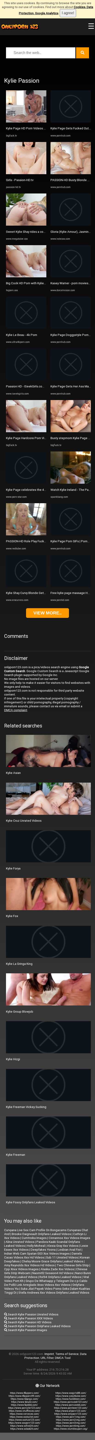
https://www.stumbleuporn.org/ (71, 1428)
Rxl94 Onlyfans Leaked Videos (60, 1277)
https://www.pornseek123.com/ (71, 1401)
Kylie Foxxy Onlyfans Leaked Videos (30, 1202)
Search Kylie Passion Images (27, 1330)
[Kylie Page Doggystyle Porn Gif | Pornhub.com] (70, 328)
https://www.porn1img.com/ (71, 1416)
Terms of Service (67, 1354)
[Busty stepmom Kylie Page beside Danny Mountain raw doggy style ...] (70, 431)
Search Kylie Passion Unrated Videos (32, 1314)
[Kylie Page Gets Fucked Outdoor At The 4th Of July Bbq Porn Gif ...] (70, 121)
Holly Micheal (36, 1246)
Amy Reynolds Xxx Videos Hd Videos (29, 1265)
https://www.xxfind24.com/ (24, 1425)
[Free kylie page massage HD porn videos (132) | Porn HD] (70, 586)
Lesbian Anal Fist (69, 1250)
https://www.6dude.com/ (24, 1401)
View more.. (47, 613)
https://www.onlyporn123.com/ (70, 1413)
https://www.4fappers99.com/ (24, 1396)
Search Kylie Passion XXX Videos (30, 1318)
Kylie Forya (13, 868)
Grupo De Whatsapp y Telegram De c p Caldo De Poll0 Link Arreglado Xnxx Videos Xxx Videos (45, 1283)
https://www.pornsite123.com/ (24, 1407)
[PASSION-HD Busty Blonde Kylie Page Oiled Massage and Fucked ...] (70, 173)
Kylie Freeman (15, 1155)
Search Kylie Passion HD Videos (29, 1322)
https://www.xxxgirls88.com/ (70, 1393)
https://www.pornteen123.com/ (70, 1407)
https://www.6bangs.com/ (24, 1398)
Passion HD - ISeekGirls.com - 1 (27, 386)
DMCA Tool (63, 1358)
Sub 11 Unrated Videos (62, 1257)
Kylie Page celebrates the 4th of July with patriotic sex (43, 490)
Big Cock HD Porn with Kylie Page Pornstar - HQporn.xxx (44, 283)
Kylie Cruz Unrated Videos (24, 821)
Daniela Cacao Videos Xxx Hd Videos (43, 1255)
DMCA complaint (15, 710)
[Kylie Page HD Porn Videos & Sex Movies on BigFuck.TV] (26, 121)
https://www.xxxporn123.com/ (24, 1422)
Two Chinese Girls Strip (73, 1265)
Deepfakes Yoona (43, 1250)
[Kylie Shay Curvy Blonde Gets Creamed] (26, 586)
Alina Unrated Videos (20, 1242)
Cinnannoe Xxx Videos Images (69, 1238)
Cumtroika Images (34, 1238)
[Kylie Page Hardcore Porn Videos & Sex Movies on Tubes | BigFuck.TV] (26, 431)
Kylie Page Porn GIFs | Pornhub (71, 541)
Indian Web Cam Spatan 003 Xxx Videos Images (37, 1253)
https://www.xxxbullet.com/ (24, 1416)
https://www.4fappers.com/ (24, 1393)
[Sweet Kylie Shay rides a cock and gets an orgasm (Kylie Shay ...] (26, 225)
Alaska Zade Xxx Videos (57, 1269)
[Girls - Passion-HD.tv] (26, 173)
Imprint (49, 1354)
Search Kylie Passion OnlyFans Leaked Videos (39, 1326)
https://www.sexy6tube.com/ (70, 1396)
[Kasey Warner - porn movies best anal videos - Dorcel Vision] (70, 276)
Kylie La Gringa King (19, 964)
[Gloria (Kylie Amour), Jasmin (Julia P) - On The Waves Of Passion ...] (70, 225)
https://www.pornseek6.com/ (70, 1404)
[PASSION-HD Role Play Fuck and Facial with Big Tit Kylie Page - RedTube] (26, 534)
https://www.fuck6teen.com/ (71, 1398)
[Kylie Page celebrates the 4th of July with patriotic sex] (26, 483)
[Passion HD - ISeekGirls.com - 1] (26, 379)
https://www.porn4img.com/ (71, 1425)
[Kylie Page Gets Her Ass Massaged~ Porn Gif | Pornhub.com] (70, 379)
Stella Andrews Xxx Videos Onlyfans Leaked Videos (53, 1293)
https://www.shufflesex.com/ (24, 1410)
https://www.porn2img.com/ (71, 1419)
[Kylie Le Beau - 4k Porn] (26, 328)
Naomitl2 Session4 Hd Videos (52, 1273)
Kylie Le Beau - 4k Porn (21, 335)
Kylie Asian (13, 773)
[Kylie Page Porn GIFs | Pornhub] (70, 534)
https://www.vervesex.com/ (24, 1413)
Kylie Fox (12, 916)
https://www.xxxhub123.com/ (24, 1419)
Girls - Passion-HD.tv (19, 180)
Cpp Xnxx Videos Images (21, 1269)
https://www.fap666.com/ (24, 1404)
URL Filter (47, 1358)
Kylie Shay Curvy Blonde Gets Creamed (32, 593)
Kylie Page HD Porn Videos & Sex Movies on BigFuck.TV (44, 128)
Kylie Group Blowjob (19, 1012)
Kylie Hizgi (13, 1059)
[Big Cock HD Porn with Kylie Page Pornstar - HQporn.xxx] (26, 276)
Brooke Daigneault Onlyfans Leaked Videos (41, 1234)
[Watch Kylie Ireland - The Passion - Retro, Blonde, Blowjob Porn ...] (70, 483)
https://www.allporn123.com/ (70, 1410)
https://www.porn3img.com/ (71, 1422)
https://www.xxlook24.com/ (24, 1428)
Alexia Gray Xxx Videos (62, 1246)
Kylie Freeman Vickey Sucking (26, 1107)
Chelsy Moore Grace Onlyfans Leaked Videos (52, 1261)
